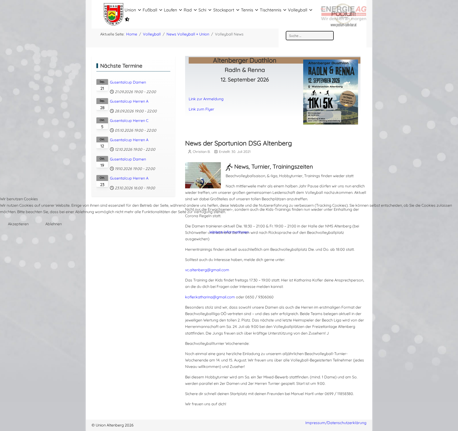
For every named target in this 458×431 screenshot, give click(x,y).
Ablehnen (53, 223)
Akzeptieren (18, 223)
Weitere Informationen (229, 232)
